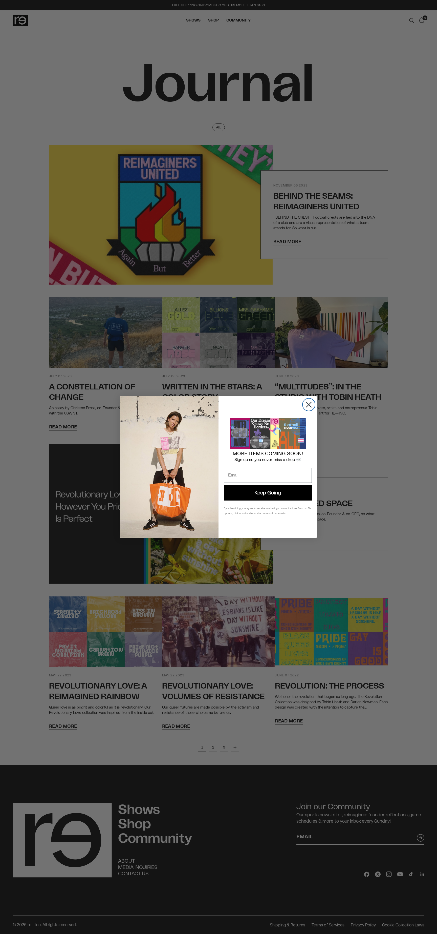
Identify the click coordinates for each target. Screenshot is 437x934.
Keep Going (267, 492)
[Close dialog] (308, 404)
